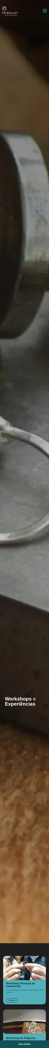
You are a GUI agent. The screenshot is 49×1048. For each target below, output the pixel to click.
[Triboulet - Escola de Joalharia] (14, 10)
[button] (39, 11)
